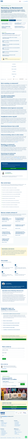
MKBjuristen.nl (16, 428)
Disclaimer (13, 437)
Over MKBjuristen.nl (17, 430)
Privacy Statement (9, 437)
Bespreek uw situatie (4, 20)
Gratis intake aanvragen (14, 406)
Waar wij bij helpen (14, 66)
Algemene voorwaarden (3, 437)
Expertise (2, 420)
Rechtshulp (2, 428)
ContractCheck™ (17, 422)
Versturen (4, 358)
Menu (25, 1)
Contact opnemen (3, 425)
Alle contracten (17, 421)
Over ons (2, 424)
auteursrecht (8, 157)
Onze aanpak (14, 71)
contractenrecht (19, 158)
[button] (26, 437)
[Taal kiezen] (20, 1)
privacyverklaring (14, 385)
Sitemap (19, 437)
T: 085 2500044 (4, 368)
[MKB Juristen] (2, 1)
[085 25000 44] (23, 1)
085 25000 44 (20, 20)
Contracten (15, 420)
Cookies (17, 437)
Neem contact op (13, 339)
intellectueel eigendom (16, 157)
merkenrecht (10, 122)
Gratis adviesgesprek (4, 422)
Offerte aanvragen (11, 20)
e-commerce (16, 141)
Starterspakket (17, 423)
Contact (14, 76)
